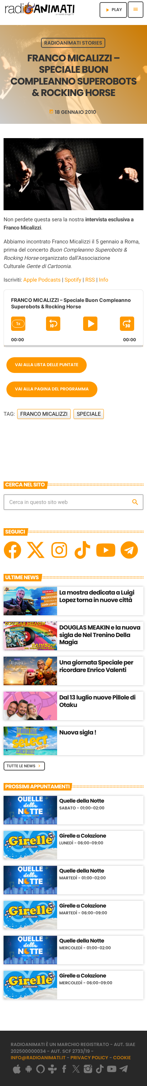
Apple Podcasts (42, 280)
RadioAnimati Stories (73, 42)
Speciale (89, 414)
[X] (36, 550)
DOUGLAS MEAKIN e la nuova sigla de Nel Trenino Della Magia (99, 634)
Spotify (73, 280)
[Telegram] (129, 550)
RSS (90, 280)
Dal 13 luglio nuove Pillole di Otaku (97, 701)
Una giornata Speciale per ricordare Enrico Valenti (96, 666)
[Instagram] (59, 550)
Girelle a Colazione (82, 836)
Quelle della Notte (81, 801)
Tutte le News (24, 766)
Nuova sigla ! (77, 732)
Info (103, 280)
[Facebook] (12, 550)
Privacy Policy (89, 1057)
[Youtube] (106, 550)
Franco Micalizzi (44, 414)
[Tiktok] (82, 550)
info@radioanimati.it (38, 1057)
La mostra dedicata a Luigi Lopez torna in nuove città (96, 596)
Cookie (122, 1057)
